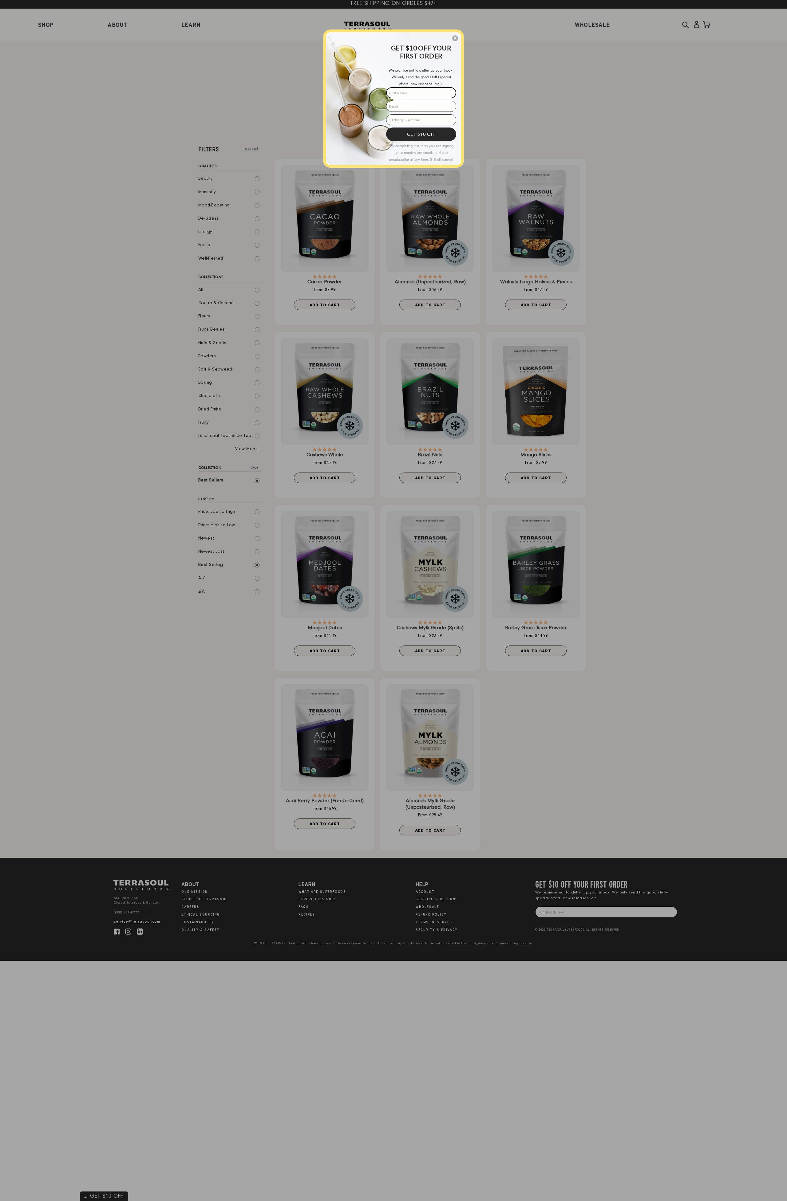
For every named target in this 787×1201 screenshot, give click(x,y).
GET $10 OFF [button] (421, 134)
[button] (455, 38)
